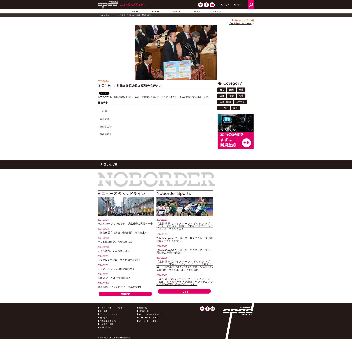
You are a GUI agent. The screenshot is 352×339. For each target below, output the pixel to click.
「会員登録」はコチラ (240, 23)
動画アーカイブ (111, 15)
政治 (241, 89)
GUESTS (176, 11)
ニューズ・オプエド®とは (110, 308)
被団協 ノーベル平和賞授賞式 (114, 278)
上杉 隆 (103, 111)
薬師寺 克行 (106, 126)
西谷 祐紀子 (106, 134)
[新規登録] (235, 131)
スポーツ (240, 102)
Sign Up (240, 4)
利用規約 (103, 317)
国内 (222, 89)
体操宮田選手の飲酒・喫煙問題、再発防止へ (122, 232)
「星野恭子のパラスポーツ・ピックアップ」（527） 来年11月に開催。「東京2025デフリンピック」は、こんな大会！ (184, 226)
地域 (241, 96)
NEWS (197, 11)
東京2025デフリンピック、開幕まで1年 (120, 287)
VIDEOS (155, 11)
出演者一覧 (143, 311)
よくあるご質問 (106, 324)
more (125, 294)
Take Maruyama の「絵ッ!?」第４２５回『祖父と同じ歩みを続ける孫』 (184, 251)
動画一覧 (142, 308)
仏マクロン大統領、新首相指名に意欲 (119, 260)
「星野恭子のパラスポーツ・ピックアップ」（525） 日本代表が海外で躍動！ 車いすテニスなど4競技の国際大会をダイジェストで (184, 282)
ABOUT (134, 11)
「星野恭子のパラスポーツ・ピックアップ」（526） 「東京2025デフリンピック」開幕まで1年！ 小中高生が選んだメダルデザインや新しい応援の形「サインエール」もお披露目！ (184, 265)
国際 (231, 89)
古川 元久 (104, 119)
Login (226, 4)
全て (235, 108)
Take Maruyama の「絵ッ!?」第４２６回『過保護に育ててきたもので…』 (184, 239)
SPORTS (217, 11)
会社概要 (103, 311)
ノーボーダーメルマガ (148, 321)
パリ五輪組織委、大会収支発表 (115, 241)
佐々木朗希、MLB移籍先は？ (114, 250)
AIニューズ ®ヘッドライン (150, 314)
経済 (222, 96)
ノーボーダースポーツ (148, 317)
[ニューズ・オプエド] (121, 4)
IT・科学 (224, 108)
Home (101, 15)
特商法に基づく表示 (108, 321)
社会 (231, 96)
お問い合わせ (105, 327)
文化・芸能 (225, 102)
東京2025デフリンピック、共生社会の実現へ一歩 (125, 223)
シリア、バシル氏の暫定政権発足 (116, 269)
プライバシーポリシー (109, 314)
